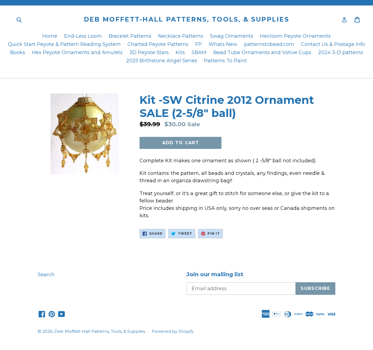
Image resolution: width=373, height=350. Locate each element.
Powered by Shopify (173, 331)
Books (17, 52)
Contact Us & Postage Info (333, 44)
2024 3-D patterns (340, 52)
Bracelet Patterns (130, 36)
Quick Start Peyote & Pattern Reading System (64, 44)
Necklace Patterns (180, 36)
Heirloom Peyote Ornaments (295, 36)
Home (49, 36)
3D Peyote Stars (149, 52)
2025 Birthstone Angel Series (161, 61)
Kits (180, 52)
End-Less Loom (83, 36)
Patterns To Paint (225, 61)
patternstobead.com (269, 44)
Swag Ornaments (231, 36)
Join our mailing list (215, 274)
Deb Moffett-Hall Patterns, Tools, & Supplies (186, 19)
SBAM (199, 52)
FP (198, 44)
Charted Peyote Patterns (158, 44)
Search (46, 275)
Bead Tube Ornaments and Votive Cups (262, 52)
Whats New (223, 44)
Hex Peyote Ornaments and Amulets (77, 52)
